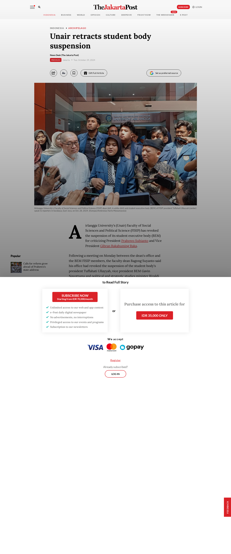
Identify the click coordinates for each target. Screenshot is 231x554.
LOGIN (198, 7)
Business (66, 15)
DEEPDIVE (126, 15)
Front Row (144, 15)
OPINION (95, 15)
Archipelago (77, 28)
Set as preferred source (166, 73)
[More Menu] (32, 7)
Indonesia (49, 15)
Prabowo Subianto (134, 241)
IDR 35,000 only (155, 315)
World (81, 15)
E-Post (184, 15)
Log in (115, 373)
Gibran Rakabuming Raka (118, 246)
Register (115, 360)
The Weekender (165, 15)
